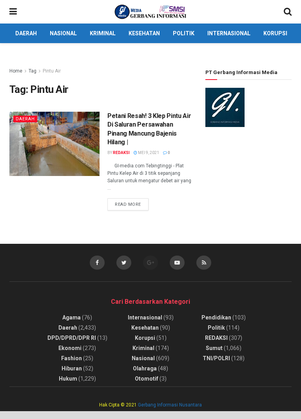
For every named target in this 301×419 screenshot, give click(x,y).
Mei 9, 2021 (148, 153)
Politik (183, 33)
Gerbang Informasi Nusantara (170, 405)
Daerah (26, 33)
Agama (71, 317)
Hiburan (72, 368)
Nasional (63, 33)
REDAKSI (216, 338)
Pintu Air (52, 71)
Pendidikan (216, 317)
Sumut (214, 348)
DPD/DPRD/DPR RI (71, 338)
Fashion (71, 358)
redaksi (121, 153)
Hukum (68, 378)
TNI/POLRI (216, 358)
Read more (128, 204)
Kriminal (103, 33)
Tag (32, 71)
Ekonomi (70, 348)
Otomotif (146, 378)
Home (15, 71)
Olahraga (145, 368)
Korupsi (275, 33)
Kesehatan (144, 33)
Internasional (228, 33)
